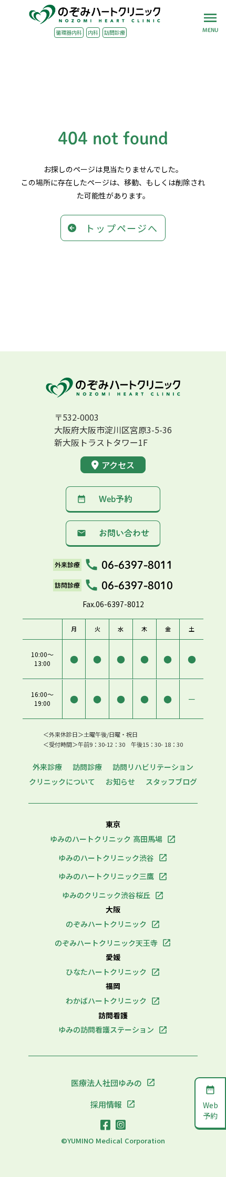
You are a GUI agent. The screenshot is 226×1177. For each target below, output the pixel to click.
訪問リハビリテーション (152, 767)
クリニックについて (62, 782)
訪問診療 (87, 767)
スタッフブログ (171, 782)
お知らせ (120, 782)
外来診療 (47, 767)
